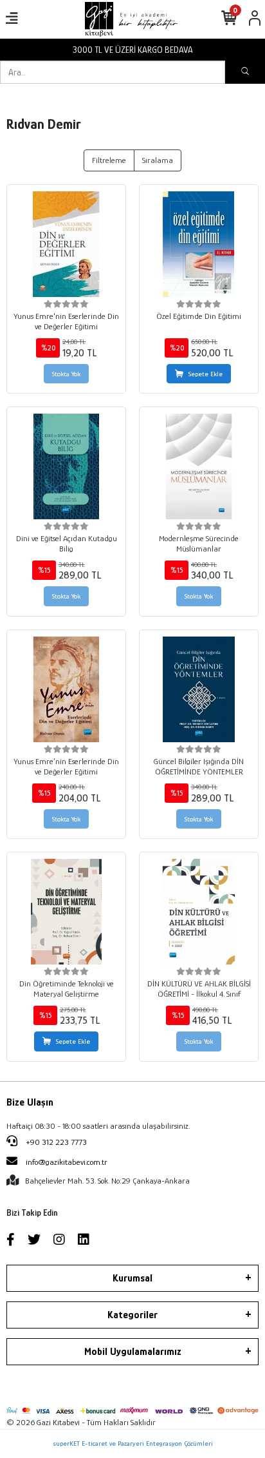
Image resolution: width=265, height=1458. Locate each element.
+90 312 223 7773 (55, 1142)
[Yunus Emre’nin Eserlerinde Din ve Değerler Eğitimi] (66, 689)
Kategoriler (132, 1315)
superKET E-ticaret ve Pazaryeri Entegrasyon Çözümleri (133, 1443)
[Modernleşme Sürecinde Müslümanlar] (198, 466)
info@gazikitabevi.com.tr (66, 1162)
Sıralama (157, 160)
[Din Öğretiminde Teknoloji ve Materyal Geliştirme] (66, 911)
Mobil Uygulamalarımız (132, 1351)
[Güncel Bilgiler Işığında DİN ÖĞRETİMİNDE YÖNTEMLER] (198, 689)
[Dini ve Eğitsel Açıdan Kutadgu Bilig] (66, 466)
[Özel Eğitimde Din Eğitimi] (198, 244)
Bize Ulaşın (29, 1102)
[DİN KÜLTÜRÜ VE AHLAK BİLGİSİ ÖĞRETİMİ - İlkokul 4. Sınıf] (198, 911)
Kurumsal (132, 1278)
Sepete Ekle (205, 374)
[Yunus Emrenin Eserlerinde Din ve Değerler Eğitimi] (66, 244)
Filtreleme (109, 160)
